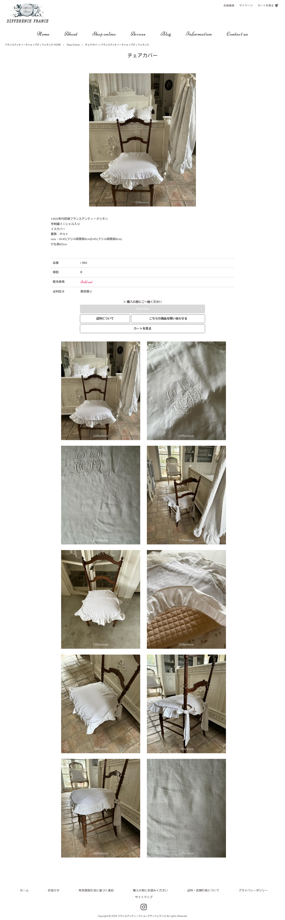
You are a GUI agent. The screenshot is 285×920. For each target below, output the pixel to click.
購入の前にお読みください (150, 891)
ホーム (24, 891)
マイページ (246, 5)
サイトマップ (144, 897)
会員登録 (228, 5)
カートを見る (265, 5)
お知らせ (53, 891)
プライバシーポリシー (253, 891)
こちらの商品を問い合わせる (168, 318)
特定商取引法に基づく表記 (96, 891)
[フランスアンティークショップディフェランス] (27, 21)
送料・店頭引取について (203, 891)
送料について (105, 318)
